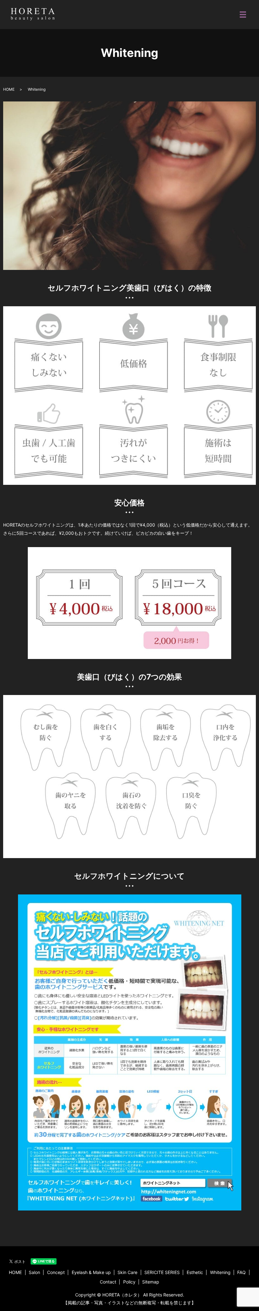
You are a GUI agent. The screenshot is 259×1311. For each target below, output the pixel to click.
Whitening (220, 1272)
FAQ (241, 1272)
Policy (129, 1281)
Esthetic (195, 1272)
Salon (34, 1272)
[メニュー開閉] (243, 14)
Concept (56, 1272)
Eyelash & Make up (91, 1272)
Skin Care (127, 1272)
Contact (108, 1281)
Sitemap (150, 1281)
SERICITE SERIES (162, 1272)
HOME (9, 89)
